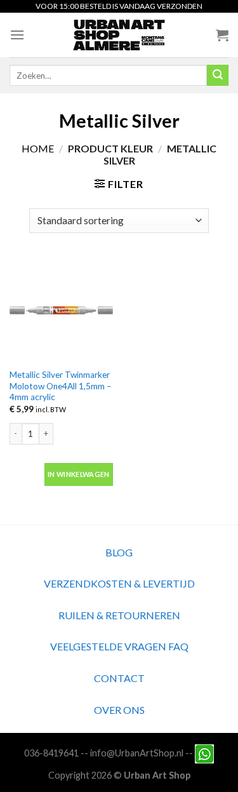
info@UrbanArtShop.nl (136, 752)
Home (38, 148)
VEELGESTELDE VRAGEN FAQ (119, 646)
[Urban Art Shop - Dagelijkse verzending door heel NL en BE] (119, 35)
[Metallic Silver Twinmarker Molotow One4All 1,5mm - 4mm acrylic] (61, 310)
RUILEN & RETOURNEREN (119, 615)
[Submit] (217, 75)
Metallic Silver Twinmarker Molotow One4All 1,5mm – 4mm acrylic (61, 386)
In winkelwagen (79, 474)
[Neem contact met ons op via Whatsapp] (204, 752)
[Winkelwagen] (222, 35)
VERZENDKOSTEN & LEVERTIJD (119, 583)
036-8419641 (51, 752)
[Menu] (17, 34)
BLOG (119, 552)
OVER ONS (119, 710)
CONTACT (119, 678)
